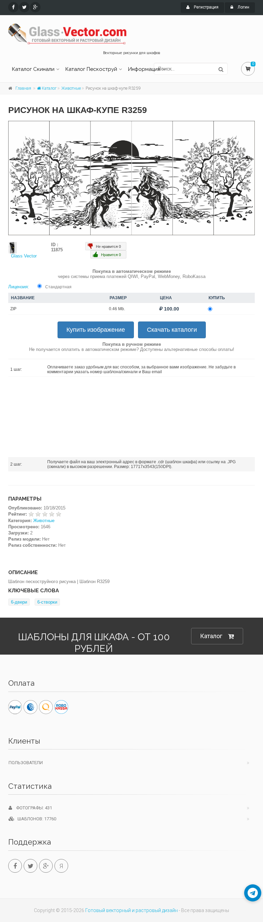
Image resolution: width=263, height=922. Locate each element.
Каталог (49, 88)
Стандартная (58, 287)
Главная (23, 88)
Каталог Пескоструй (91, 69)
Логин (243, 7)
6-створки (47, 602)
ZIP (13, 308)
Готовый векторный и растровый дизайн (131, 910)
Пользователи (26, 762)
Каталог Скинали (33, 69)
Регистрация (205, 7)
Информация (144, 69)
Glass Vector (24, 255)
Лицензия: (18, 286)
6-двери (19, 602)
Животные (71, 88)
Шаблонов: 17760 (35, 818)
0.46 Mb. (117, 308)
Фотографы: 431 (32, 807)
